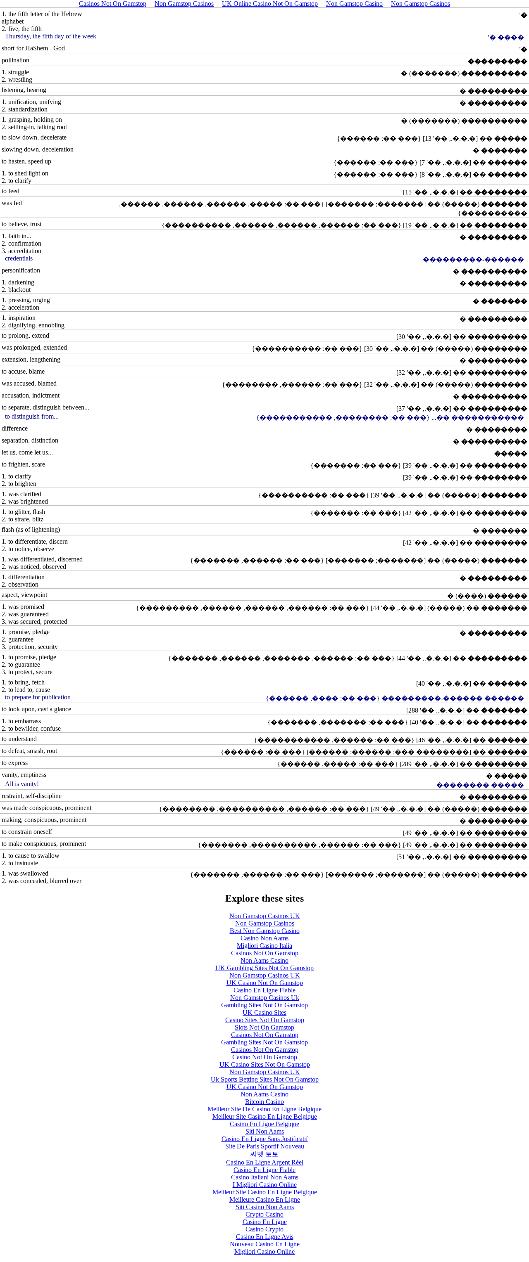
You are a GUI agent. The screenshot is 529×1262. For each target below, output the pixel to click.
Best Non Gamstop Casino (265, 930)
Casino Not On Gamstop (264, 1057)
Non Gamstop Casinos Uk (264, 997)
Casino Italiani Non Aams (264, 1177)
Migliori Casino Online (264, 1251)
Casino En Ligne (265, 1221)
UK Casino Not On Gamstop (264, 982)
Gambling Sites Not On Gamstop (264, 1005)
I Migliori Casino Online (265, 1184)
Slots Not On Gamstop (264, 1027)
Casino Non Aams (264, 938)
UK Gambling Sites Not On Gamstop (264, 967)
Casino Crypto (264, 1229)
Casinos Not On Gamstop (264, 953)
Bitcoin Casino (264, 1101)
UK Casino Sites (264, 1012)
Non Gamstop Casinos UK (264, 915)
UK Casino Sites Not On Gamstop (264, 1064)
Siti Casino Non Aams (265, 1206)
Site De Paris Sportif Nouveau (264, 1146)
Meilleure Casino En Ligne (264, 1199)
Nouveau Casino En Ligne (265, 1244)
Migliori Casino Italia (264, 945)
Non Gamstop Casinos (264, 923)
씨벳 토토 (264, 1154)
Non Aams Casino (264, 960)
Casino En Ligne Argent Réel (264, 1162)
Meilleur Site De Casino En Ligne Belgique (264, 1109)
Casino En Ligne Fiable (264, 990)
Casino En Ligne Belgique (264, 1123)
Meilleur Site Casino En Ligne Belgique (264, 1116)
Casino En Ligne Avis (264, 1236)
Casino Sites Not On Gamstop (264, 1019)
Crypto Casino (264, 1214)
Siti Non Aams (264, 1131)
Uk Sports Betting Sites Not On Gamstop (265, 1079)
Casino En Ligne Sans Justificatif (265, 1138)
